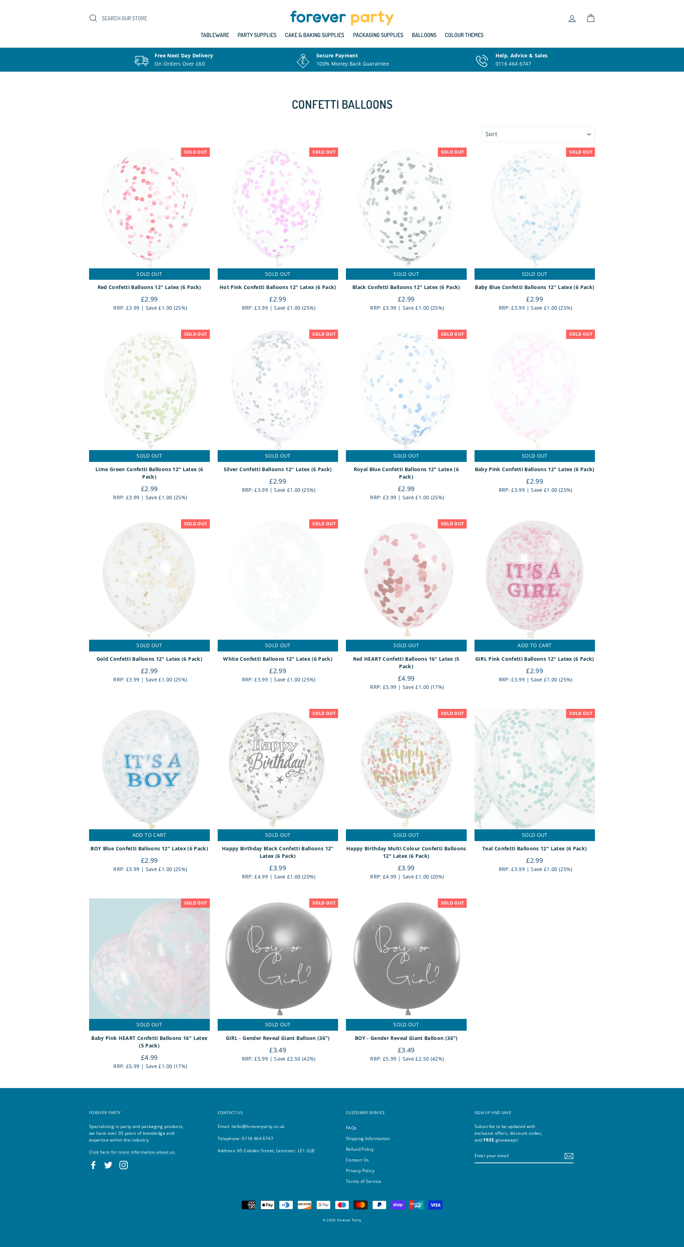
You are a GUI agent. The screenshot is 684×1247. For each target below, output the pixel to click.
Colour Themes (464, 34)
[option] (173, 59)
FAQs (351, 1127)
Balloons (424, 34)
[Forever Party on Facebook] (93, 1165)
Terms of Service (364, 1181)
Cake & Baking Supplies (314, 34)
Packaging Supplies (378, 34)
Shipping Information (368, 1138)
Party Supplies (257, 34)
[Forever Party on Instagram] (123, 1165)
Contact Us (357, 1160)
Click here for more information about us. (132, 1152)
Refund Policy (360, 1149)
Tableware (215, 34)
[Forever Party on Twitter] (108, 1165)
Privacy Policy (360, 1170)
